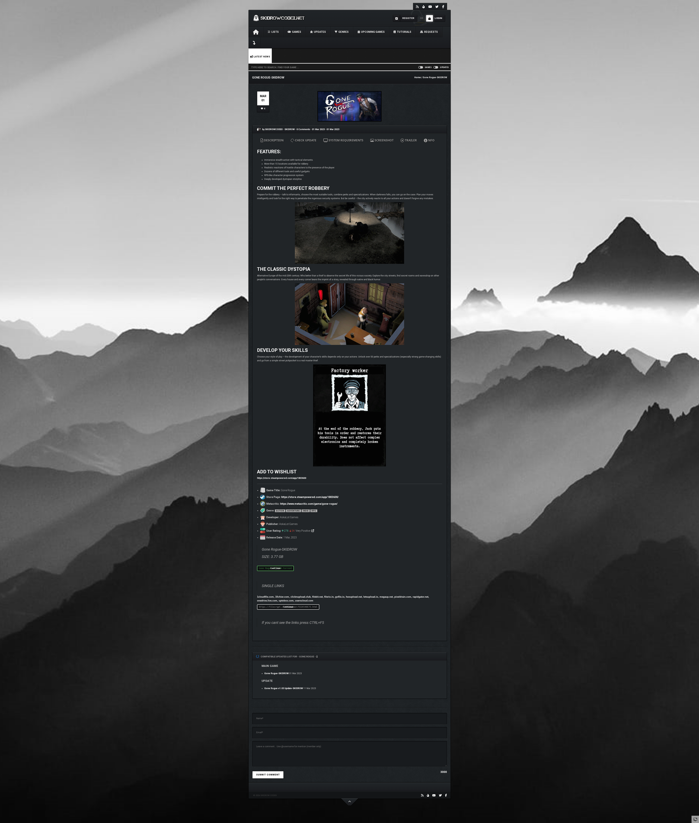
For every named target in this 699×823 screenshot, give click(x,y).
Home (417, 77)
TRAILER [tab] (410, 140)
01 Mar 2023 (318, 129)
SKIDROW (290, 129)
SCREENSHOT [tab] (384, 140)
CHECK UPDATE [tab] (305, 140)
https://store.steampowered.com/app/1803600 (281, 478)
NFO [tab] (431, 140)
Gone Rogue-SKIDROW (276, 673)
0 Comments (303, 129)
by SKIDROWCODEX (272, 129)
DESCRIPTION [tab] (273, 140)
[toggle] (695, 819)
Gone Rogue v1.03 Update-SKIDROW (283, 688)
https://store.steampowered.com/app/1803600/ (310, 497)
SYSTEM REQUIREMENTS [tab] (345, 140)
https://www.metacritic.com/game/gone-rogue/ (308, 503)
